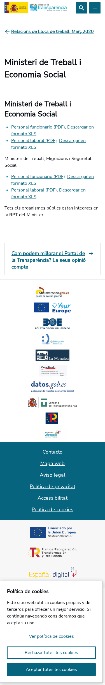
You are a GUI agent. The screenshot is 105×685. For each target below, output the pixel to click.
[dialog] (51, 632)
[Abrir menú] (95, 7)
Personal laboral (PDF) (34, 141)
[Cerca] (81, 7)
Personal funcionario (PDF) (38, 127)
